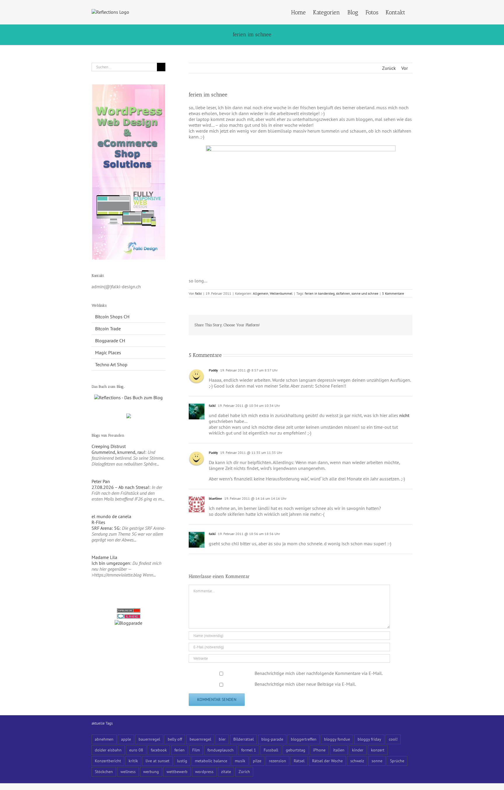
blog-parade (272, 739)
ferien (179, 750)
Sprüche (397, 760)
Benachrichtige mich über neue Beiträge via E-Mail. (305, 684)
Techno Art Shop (111, 364)
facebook (159, 750)
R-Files (98, 522)
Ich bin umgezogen (111, 563)
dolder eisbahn (108, 750)
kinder (357, 750)
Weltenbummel (281, 293)
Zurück (389, 68)
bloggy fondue (337, 739)
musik (240, 760)
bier (222, 739)
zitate (226, 771)
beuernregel (200, 739)
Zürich (244, 771)
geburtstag (295, 750)
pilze (257, 760)
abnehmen (104, 739)
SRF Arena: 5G (106, 528)
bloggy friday (369, 739)
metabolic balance (211, 760)
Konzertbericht (108, 760)
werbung (151, 771)
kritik (133, 760)
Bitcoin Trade (108, 328)
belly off (175, 739)
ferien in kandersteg (320, 293)
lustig (182, 760)
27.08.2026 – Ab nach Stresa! (120, 487)
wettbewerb (177, 771)
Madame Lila (104, 557)
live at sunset (157, 760)
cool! (393, 739)
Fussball (271, 750)
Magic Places (108, 352)
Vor (404, 68)
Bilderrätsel (243, 739)
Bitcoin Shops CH (112, 317)
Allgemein (260, 293)
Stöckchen (104, 771)
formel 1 (248, 750)
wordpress (204, 771)
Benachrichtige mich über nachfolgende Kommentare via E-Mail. (319, 673)
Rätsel (299, 760)
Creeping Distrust (109, 446)
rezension (277, 760)
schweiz (357, 760)
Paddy (213, 370)
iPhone (319, 750)
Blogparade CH (110, 340)
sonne (377, 760)
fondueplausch (220, 750)
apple (126, 739)
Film (196, 750)
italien (338, 750)
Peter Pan (101, 481)
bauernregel (149, 739)
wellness (128, 771)
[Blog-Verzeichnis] (128, 617)
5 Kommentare (393, 293)
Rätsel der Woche (327, 760)
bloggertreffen (303, 739)
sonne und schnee (364, 293)
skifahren (343, 293)
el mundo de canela (111, 516)
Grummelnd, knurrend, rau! (118, 452)
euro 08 (136, 750)
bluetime (215, 498)
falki (198, 293)
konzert (377, 750)
